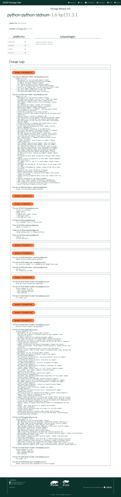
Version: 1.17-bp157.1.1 (23, 245)
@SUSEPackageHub (16, 484)
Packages (101, 2)
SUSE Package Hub (12, 3)
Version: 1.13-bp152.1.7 (23, 320)
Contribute (90, 2)
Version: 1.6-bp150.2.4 (23, 204)
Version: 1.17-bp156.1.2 (23, 253)
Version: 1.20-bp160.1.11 (23, 72)
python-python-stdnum (28, 15)
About (118, 2)
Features (72, 2)
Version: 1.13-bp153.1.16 (23, 312)
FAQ (110, 2)
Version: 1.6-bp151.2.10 (23, 196)
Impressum (12, 487)
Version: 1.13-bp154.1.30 (23, 304)
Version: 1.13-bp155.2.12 (23, 277)
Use (81, 2)
